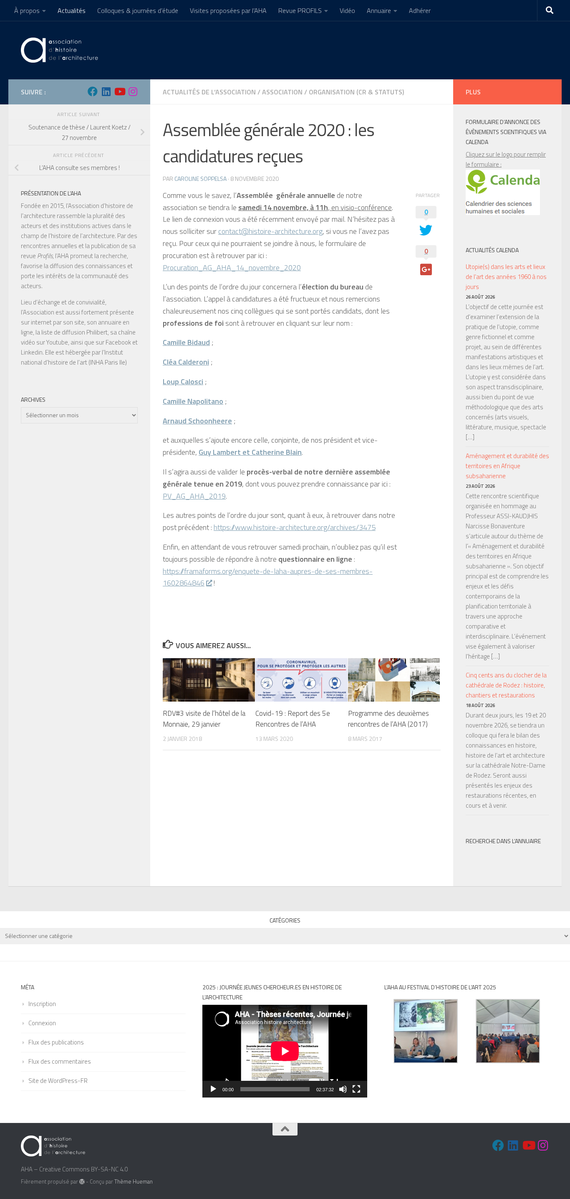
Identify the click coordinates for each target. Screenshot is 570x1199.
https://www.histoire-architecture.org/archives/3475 (295, 527)
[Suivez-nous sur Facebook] (93, 91)
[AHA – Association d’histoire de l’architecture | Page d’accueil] (61, 50)
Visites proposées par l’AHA (228, 10)
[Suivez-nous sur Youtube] (119, 91)
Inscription (42, 1004)
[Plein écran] (356, 1089)
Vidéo (347, 10)
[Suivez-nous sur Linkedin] (106, 91)
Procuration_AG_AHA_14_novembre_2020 (232, 267)
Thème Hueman (133, 1181)
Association (282, 92)
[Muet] (343, 1089)
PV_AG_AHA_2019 (194, 496)
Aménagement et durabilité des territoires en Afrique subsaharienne (507, 466)
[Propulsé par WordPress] (82, 1181)
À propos (27, 10)
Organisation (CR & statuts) (356, 92)
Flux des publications (56, 1042)
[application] (284, 1051)
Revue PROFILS (300, 10)
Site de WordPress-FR (58, 1080)
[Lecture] (213, 1089)
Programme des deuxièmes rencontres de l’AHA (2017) (388, 719)
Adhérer (420, 10)
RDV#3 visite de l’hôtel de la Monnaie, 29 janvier (204, 719)
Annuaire (379, 10)
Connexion (42, 1023)
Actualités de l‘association (209, 92)
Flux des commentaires (59, 1061)
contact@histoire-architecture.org (270, 231)
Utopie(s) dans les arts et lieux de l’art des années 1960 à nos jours (506, 277)
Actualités (72, 10)
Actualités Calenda (492, 250)
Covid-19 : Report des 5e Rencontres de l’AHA (292, 719)
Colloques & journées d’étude (137, 10)
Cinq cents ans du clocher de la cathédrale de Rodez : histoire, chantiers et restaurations (506, 685)
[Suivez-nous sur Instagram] (133, 91)
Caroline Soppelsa (200, 178)
